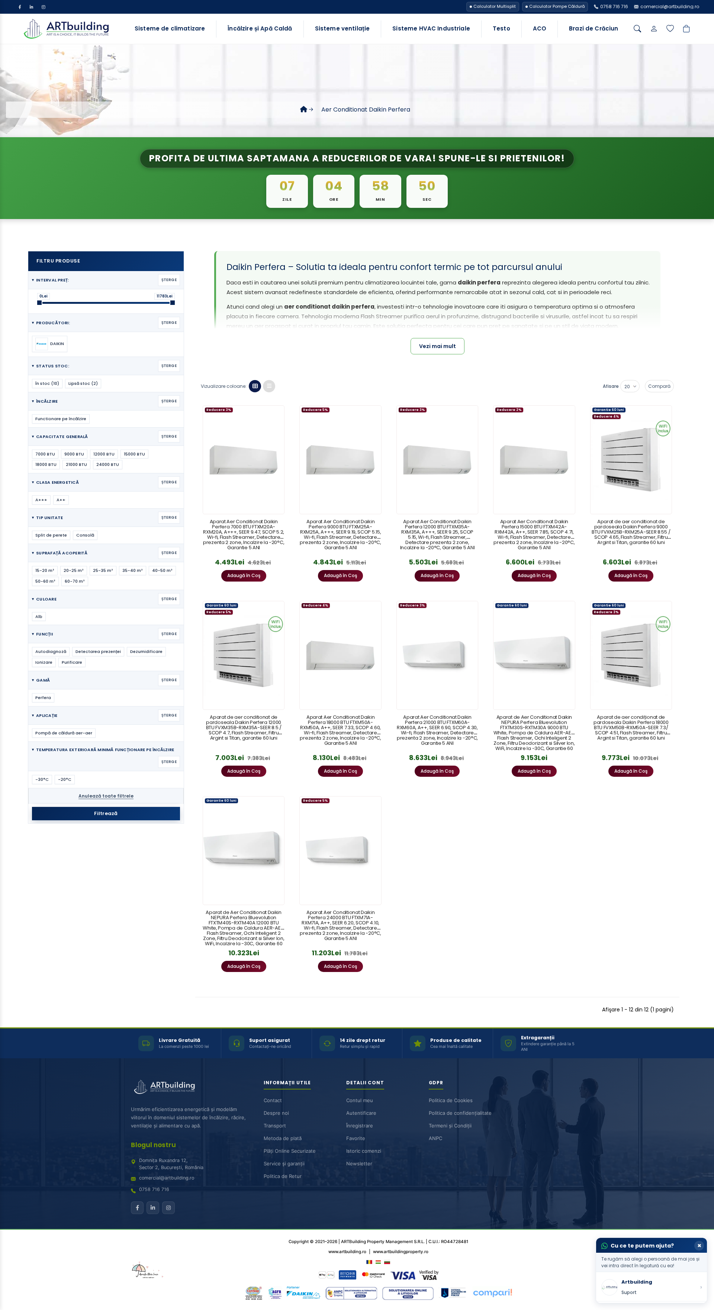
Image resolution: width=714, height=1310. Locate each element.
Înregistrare (359, 1126)
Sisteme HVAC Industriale (431, 28)
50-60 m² (45, 581)
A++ (61, 500)
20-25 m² (74, 570)
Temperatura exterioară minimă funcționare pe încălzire (104, 756)
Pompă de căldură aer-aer (63, 733)
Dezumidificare (146, 651)
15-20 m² (44, 570)
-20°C (64, 779)
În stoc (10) (47, 383)
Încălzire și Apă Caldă (260, 28)
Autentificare (361, 1113)
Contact (273, 1100)
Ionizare (43, 662)
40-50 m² (162, 570)
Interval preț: (104, 280)
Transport (275, 1126)
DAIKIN (57, 344)
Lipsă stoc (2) (83, 383)
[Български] (387, 1262)
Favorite (355, 1138)
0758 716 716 (154, 1189)
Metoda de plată (283, 1138)
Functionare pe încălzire (60, 419)
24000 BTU (107, 464)
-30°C (42, 779)
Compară (659, 386)
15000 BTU (134, 454)
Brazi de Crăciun (593, 28)
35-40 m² (132, 570)
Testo (501, 28)
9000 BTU (74, 454)
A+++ (41, 500)
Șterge (169, 280)
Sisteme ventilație (342, 28)
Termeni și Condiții (450, 1126)
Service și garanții (284, 1163)
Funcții (104, 634)
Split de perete (51, 535)
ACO (539, 28)
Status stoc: (104, 366)
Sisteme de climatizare (170, 28)
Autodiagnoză (50, 651)
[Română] (369, 1262)
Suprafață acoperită (104, 553)
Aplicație (104, 715)
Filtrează (106, 813)
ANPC (435, 1138)
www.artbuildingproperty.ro (400, 1251)
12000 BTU (104, 454)
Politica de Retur (283, 1176)
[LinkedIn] (31, 7)
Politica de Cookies (451, 1100)
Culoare (104, 599)
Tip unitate (104, 518)
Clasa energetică (104, 482)
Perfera (43, 698)
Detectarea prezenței (98, 651)
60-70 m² (75, 581)
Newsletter (359, 1163)
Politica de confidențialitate (460, 1113)
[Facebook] (20, 7)
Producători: (104, 323)
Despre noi (276, 1113)
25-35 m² (103, 570)
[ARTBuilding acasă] (164, 1087)
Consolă (85, 535)
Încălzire (104, 401)
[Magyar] (378, 1262)
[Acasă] (303, 109)
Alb (38, 616)
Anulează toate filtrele (106, 796)
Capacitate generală (104, 437)
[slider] (39, 303)
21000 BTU (76, 464)
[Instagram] (43, 7)
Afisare (611, 386)
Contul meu (359, 1100)
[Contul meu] (654, 29)
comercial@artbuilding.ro (166, 1178)
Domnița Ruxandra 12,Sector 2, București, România (171, 1164)
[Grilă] (255, 386)
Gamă (104, 680)
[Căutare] (637, 29)
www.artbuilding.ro (347, 1251)
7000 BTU (45, 454)
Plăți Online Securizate (290, 1151)
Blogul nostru (153, 1144)
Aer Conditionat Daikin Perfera (365, 109)
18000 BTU (46, 464)
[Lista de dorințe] (670, 29)
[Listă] (269, 386)
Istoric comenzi (363, 1151)
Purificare (72, 662)
